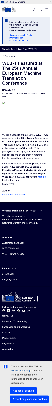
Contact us (7, 315)
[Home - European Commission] (9, 9)
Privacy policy (9, 338)
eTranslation (8, 274)
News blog (10, 56)
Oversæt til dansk (17, 35)
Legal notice (8, 343)
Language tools (10, 279)
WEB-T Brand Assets (13, 253)
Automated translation (13, 242)
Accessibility (8, 349)
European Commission (13, 194)
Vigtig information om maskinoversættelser (20, 38)
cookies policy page (21, 370)
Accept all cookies (23, 390)
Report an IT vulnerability (14, 321)
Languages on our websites (16, 327)
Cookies (6, 332)
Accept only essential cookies (30, 399)
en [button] (33, 9)
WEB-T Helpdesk (11, 248)
